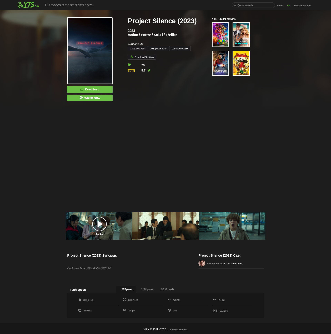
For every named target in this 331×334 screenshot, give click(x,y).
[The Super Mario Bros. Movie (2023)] (220, 34)
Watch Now (92, 98)
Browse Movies (302, 5)
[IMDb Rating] (134, 71)
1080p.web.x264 (158, 48)
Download (92, 89)
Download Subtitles (144, 57)
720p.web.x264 (138, 48)
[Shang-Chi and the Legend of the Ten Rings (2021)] (220, 63)
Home (280, 5)
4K (288, 5)
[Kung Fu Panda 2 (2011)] (241, 63)
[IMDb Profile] (201, 263)
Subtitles (88, 310)
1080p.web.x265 (180, 48)
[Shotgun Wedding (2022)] (241, 34)
